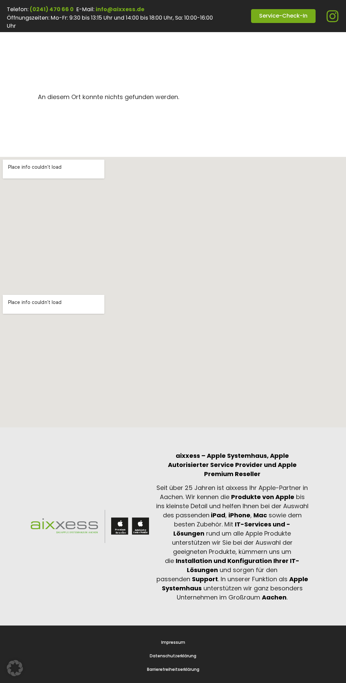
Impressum (173, 642)
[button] (15, 668)
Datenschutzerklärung (173, 656)
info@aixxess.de (120, 9)
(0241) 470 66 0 (52, 9)
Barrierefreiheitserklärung (173, 669)
